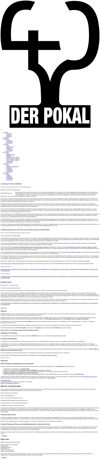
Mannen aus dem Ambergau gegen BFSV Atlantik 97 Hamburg (82, 247)
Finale (7, 145)
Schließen (4, 435)
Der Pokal (6, 132)
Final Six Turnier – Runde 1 (12, 160)
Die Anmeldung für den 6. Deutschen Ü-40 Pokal (12, 263)
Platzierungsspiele (10, 154)
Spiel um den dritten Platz (12, 166)
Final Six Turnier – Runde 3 (12, 157)
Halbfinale (8, 148)
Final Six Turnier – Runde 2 (12, 158)
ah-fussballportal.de (78, 374)
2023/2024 (6, 139)
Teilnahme (8, 135)
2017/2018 (6, 173)
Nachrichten (9, 133)
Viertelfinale (9, 169)
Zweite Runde (9, 141)
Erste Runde (9, 143)
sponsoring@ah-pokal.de (89, 376)
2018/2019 (6, 164)
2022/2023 (6, 144)
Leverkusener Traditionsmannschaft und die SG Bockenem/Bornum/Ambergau (30, 247)
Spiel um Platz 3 (10, 147)
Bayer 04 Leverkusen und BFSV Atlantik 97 (70, 252)
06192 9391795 (51, 378)
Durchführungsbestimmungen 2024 (49, 355)
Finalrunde (8, 140)
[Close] (1, 130)
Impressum (16, 383)
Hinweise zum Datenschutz (7, 383)
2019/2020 (6, 152)
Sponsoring (9, 136)
